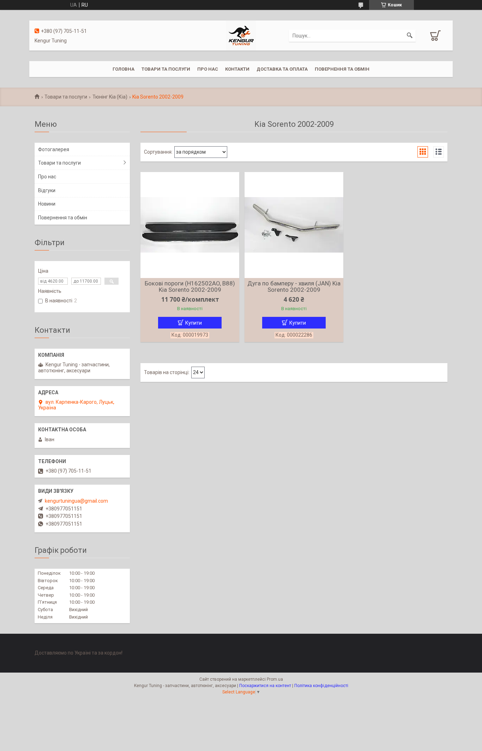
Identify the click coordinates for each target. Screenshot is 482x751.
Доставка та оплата (282, 69)
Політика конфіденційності (321, 685)
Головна (123, 69)
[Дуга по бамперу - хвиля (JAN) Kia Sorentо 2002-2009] (294, 225)
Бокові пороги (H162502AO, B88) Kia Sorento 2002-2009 (190, 286)
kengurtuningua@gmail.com (76, 501)
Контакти (237, 69)
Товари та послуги (165, 69)
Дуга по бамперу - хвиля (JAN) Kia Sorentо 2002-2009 (294, 286)
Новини (46, 204)
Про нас (207, 69)
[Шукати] (409, 35)
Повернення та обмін (342, 69)
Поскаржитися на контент (265, 685)
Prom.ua (275, 679)
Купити (193, 323)
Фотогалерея (53, 149)
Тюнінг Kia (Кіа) (109, 97)
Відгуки (46, 190)
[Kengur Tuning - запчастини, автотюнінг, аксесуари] (241, 35)
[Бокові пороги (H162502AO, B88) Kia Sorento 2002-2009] (189, 225)
